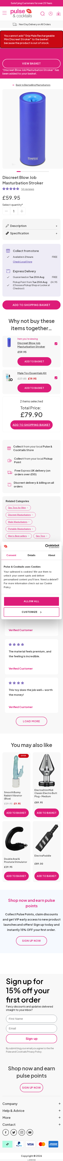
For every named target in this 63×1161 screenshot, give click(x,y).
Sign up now (31, 940)
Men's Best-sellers (17, 536)
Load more (31, 721)
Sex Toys (40, 536)
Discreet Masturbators (19, 514)
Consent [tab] (11, 555)
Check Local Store (22, 261)
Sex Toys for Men (17, 507)
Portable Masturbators (19, 528)
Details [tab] (32, 555)
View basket (31, 63)
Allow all (31, 601)
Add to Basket (34, 361)
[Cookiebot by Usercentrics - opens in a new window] (45, 546)
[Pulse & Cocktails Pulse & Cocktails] (20, 13)
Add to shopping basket (31, 305)
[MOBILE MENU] (4, 13)
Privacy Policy (34, 1051)
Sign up (31, 1038)
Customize (29, 612)
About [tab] (51, 555)
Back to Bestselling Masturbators (33, 84)
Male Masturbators (17, 522)
